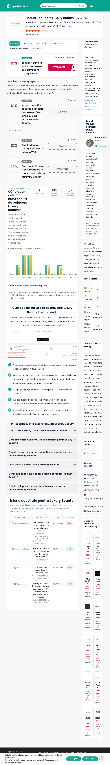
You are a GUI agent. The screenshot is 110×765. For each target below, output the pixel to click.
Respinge (90, 759)
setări (19, 762)
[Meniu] (91, 6)
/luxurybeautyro (93, 511)
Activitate (37, 48)
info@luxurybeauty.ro (93, 498)
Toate (14, 43)
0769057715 (93, 490)
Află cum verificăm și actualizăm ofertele (90, 105)
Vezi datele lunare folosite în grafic (28, 285)
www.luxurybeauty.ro (93, 506)
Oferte (41, 43)
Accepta (73, 759)
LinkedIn (102, 146)
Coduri (27, 43)
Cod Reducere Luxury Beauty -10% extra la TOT (33, 148)
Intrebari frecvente (19, 48)
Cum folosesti (57, 43)
